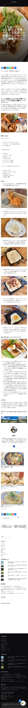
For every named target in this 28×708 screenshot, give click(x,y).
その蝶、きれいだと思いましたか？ (7, 591)
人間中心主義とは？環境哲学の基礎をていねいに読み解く (17, 572)
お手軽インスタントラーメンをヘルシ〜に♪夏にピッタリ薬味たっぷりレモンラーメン (12, 505)
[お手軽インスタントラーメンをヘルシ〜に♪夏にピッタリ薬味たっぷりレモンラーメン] (12, 497)
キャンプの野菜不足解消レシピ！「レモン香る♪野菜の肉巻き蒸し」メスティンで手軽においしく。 (12, 486)
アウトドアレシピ (6, 518)
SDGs (2, 555)
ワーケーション (3, 548)
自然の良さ (3, 549)
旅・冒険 (2, 552)
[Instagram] (14, 446)
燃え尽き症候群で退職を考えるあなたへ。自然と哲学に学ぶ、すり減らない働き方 (14, 590)
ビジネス (2, 543)
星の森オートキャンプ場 (5, 695)
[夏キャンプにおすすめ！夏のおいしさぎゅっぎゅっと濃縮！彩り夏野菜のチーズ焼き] (12, 458)
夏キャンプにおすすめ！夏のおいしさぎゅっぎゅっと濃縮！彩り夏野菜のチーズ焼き (12, 466)
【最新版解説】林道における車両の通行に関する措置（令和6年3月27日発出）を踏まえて (17, 579)
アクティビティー (4, 554)
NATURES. (14, 1)
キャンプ (18, 517)
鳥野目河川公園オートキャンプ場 (7, 696)
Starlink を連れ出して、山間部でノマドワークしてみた (17, 576)
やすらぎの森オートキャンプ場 (6, 693)
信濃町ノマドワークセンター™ (6, 697)
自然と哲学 (3, 545)
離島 (2, 551)
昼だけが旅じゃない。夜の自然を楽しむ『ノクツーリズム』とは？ (12, 593)
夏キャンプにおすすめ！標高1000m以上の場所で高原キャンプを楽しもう (17, 566)
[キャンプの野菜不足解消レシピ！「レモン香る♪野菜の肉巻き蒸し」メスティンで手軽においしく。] (12, 478)
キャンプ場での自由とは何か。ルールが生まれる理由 (10, 586)
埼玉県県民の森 (3, 699)
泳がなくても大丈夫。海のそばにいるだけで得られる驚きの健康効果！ (17, 562)
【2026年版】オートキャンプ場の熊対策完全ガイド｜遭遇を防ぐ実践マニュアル (17, 569)
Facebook (3, 596)
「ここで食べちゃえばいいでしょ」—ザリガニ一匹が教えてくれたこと (13, 587)
